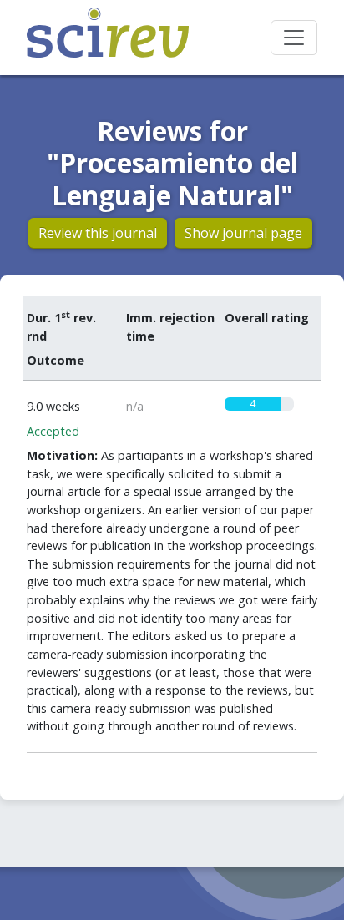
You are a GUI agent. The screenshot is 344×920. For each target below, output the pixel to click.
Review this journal (97, 233)
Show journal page (243, 233)
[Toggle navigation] (294, 37)
